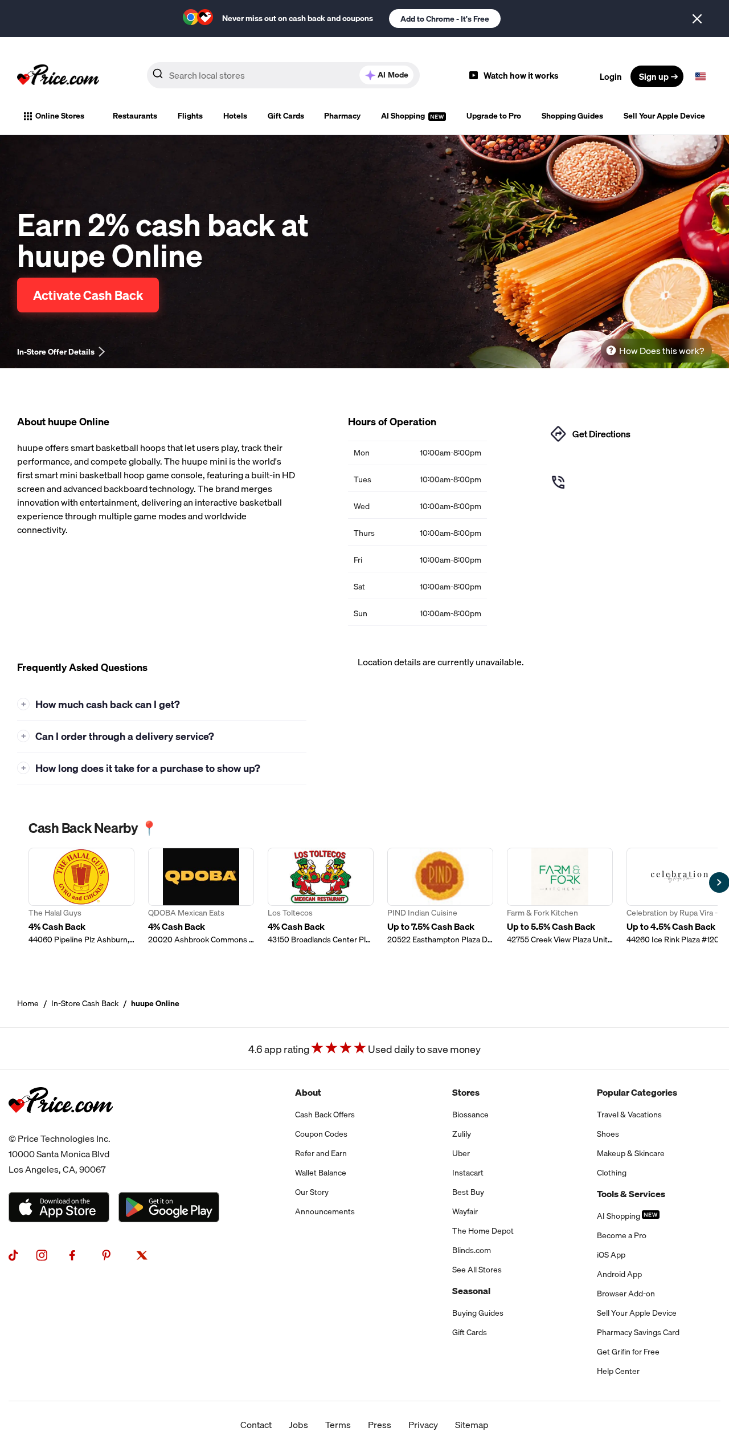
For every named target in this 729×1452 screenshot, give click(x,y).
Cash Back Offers (325, 1114)
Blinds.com (471, 1250)
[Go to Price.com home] (58, 76)
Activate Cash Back (88, 295)
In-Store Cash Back (84, 1003)
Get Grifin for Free (628, 1351)
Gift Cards (286, 115)
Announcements (325, 1211)
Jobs (298, 1424)
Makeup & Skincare (631, 1153)
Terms (338, 1424)
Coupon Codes (321, 1134)
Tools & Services (631, 1194)
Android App (619, 1274)
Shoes (608, 1134)
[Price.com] (61, 1124)
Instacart (468, 1172)
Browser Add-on (626, 1293)
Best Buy (468, 1192)
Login (611, 76)
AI (393, 74)
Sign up (654, 76)
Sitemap (472, 1424)
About (308, 1092)
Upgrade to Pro (493, 115)
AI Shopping (404, 115)
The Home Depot (483, 1231)
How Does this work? (661, 350)
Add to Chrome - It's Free (444, 19)
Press (379, 1424)
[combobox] (283, 75)
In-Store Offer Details (56, 351)
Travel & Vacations (629, 1114)
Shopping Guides (572, 115)
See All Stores (477, 1269)
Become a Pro (621, 1235)
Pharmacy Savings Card (638, 1332)
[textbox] (700, 76)
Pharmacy (342, 115)
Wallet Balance (320, 1172)
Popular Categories (637, 1092)
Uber (461, 1153)
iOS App (611, 1254)
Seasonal (471, 1291)
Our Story (312, 1192)
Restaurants (135, 115)
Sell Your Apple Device (664, 115)
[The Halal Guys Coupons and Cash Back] (81, 896)
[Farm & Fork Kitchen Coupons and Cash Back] (560, 896)
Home (28, 1003)
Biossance (470, 1114)
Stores (466, 1092)
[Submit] (158, 75)
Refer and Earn (321, 1153)
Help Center (618, 1371)
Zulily (461, 1134)
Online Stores (59, 115)
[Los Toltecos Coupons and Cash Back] (321, 896)
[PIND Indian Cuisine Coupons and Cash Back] (440, 896)
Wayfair (465, 1211)
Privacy (423, 1424)
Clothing (611, 1172)
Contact (256, 1424)
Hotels (235, 115)
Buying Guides (477, 1313)
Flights (190, 115)
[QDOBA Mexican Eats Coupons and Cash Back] (201, 896)
